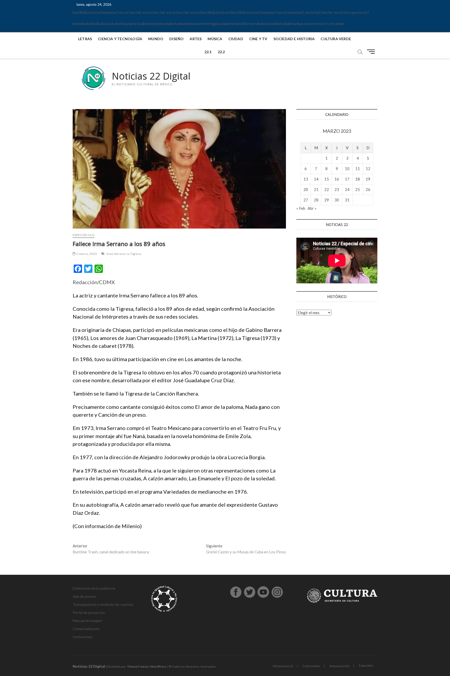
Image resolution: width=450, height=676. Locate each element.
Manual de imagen (87, 620)
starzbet (114, 23)
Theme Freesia (137, 666)
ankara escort (306, 23)
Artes (196, 39)
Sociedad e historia (294, 39)
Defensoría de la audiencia (94, 588)
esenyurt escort (116, 12)
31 (347, 200)
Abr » (312, 208)
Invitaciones (83, 637)
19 (368, 179)
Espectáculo (84, 235)
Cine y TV (258, 39)
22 (326, 189)
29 (326, 200)
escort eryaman (331, 23)
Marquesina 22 (283, 666)
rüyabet (142, 23)
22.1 (208, 52)
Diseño (176, 39)
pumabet (168, 23)
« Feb (300, 208)
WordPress (159, 666)
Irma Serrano (116, 254)
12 (368, 168)
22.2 (221, 52)
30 (336, 200)
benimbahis (82, 23)
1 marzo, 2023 (86, 254)
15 (326, 179)
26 (368, 189)
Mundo (155, 39)
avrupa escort (357, 12)
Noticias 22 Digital (151, 76)
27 (305, 200)
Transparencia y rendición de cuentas (103, 604)
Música (215, 39)
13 (305, 179)
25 (357, 189)
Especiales (366, 665)
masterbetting (202, 23)
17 (347, 179)
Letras (85, 39)
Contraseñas (311, 666)
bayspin (128, 23)
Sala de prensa (84, 596)
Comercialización (86, 628)
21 (316, 189)
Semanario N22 (339, 666)
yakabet (183, 23)
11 (357, 168)
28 (316, 200)
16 (336, 179)
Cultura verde (336, 39)
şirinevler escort (330, 12)
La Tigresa (134, 254)
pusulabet (223, 23)
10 (347, 168)
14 (316, 179)
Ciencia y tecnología (120, 39)
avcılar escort (142, 12)
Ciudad (235, 39)
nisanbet (274, 23)
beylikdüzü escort (88, 12)
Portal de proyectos (89, 612)
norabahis (258, 23)
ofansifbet (241, 23)
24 (347, 189)
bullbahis (99, 23)
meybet (155, 23)
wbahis (288, 23)
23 (336, 189)
